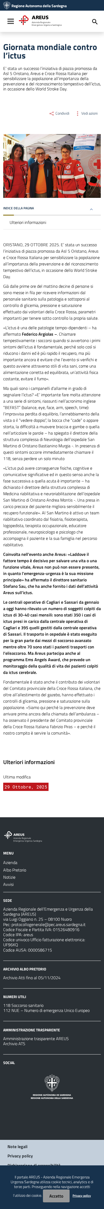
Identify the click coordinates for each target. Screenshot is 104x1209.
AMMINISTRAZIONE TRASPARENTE (31, 1030)
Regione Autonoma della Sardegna (39, 6)
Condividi (62, 113)
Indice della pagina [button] (18, 208)
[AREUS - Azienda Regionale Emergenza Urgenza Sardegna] (6, 6)
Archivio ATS (14, 1043)
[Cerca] (95, 22)
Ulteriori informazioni (28, 222)
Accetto (56, 1196)
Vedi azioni (89, 113)
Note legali (17, 1146)
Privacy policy (20, 1156)
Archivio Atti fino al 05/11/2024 (32, 977)
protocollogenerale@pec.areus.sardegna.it (48, 924)
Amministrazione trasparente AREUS (36, 1038)
